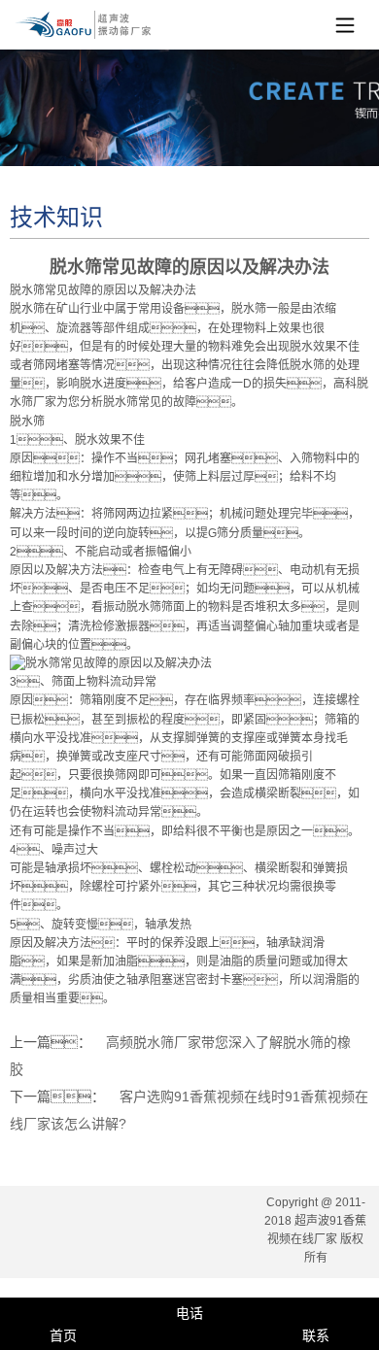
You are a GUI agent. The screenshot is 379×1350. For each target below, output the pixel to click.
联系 (315, 1335)
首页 (63, 1335)
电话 (189, 1313)
